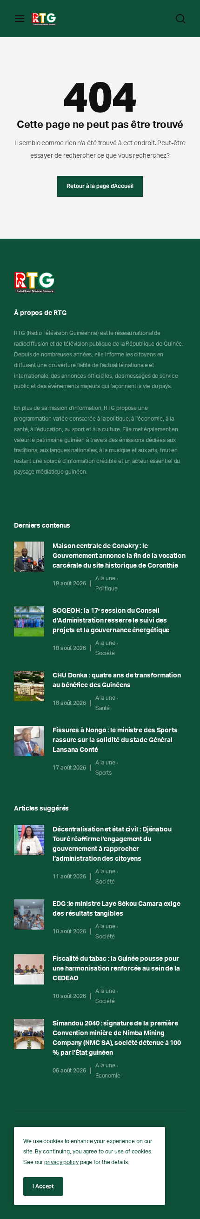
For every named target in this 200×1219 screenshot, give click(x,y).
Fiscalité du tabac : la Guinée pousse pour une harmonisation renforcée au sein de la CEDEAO (116, 969)
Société (105, 653)
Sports (103, 773)
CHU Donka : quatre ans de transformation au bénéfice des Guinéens (117, 680)
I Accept (43, 1186)
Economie (107, 1075)
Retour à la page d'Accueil (100, 185)
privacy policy (61, 1162)
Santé (102, 708)
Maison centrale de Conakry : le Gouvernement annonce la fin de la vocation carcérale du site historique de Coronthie (119, 556)
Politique (106, 588)
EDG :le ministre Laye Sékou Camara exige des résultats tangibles (116, 909)
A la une (105, 578)
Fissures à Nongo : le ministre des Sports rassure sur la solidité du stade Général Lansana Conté (115, 740)
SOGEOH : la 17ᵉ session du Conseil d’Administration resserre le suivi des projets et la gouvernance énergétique (111, 621)
